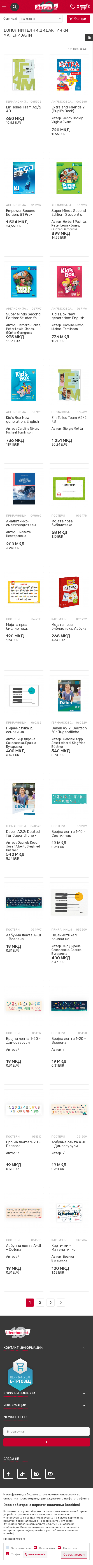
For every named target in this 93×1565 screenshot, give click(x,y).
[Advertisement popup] (46, 64)
